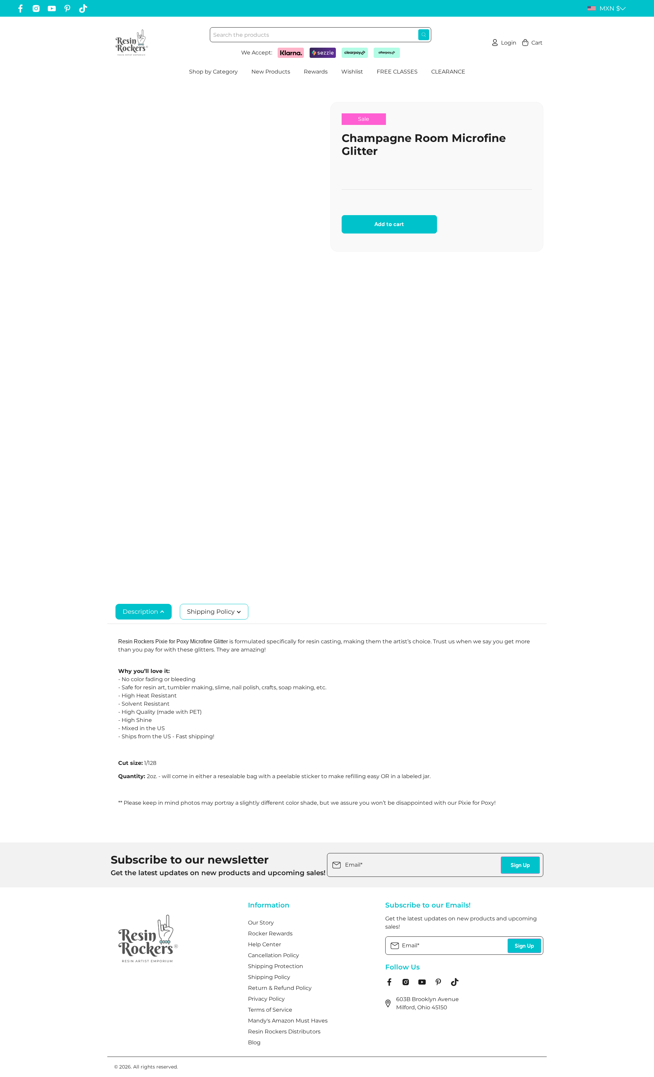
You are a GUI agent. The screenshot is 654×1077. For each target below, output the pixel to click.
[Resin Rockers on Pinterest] (67, 8)
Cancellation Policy (273, 955)
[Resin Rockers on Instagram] (36, 8)
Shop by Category (213, 71)
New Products (270, 71)
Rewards (316, 71)
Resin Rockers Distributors (284, 1031)
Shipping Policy (211, 611)
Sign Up (520, 865)
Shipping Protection (275, 966)
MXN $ (610, 8)
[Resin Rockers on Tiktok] (83, 8)
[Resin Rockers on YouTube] (52, 8)
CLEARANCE (448, 71)
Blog (254, 1042)
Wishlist (352, 71)
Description (141, 611)
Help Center (264, 944)
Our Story (261, 922)
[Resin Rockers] (131, 42)
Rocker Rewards (270, 933)
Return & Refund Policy (280, 988)
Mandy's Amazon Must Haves (288, 1020)
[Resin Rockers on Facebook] (20, 8)
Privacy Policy (266, 999)
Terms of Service (270, 1010)
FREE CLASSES (397, 71)
